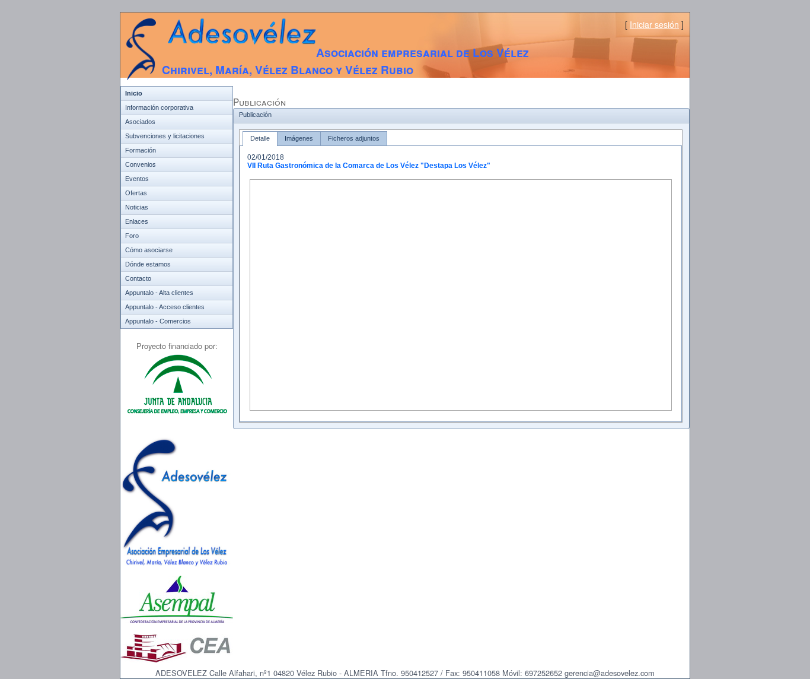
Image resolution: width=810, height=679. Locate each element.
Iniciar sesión (654, 24)
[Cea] (176, 660)
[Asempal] (176, 621)
